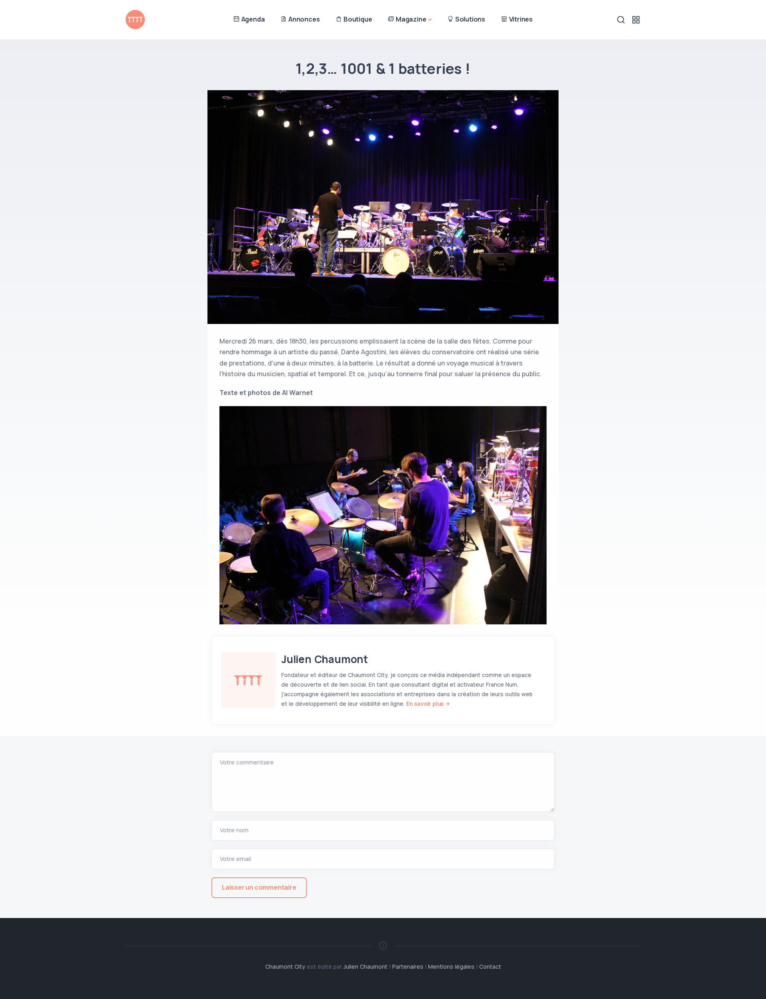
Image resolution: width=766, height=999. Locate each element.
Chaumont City (285, 966)
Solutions (469, 19)
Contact (490, 966)
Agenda (252, 19)
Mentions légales (451, 966)
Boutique (357, 19)
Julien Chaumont (324, 659)
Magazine (410, 19)
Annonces (303, 19)
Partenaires (407, 966)
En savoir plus (425, 703)
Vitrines (520, 19)
